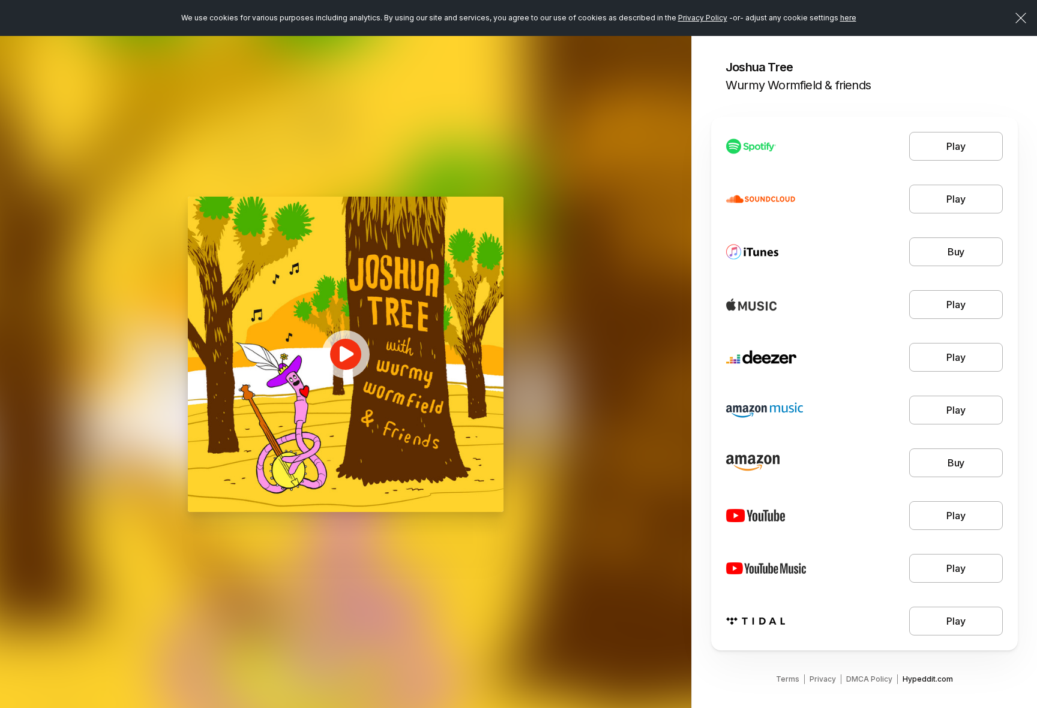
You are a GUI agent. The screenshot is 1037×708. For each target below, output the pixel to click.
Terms (787, 678)
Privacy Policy (702, 17)
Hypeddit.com (928, 678)
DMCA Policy (869, 678)
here (848, 17)
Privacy (823, 678)
